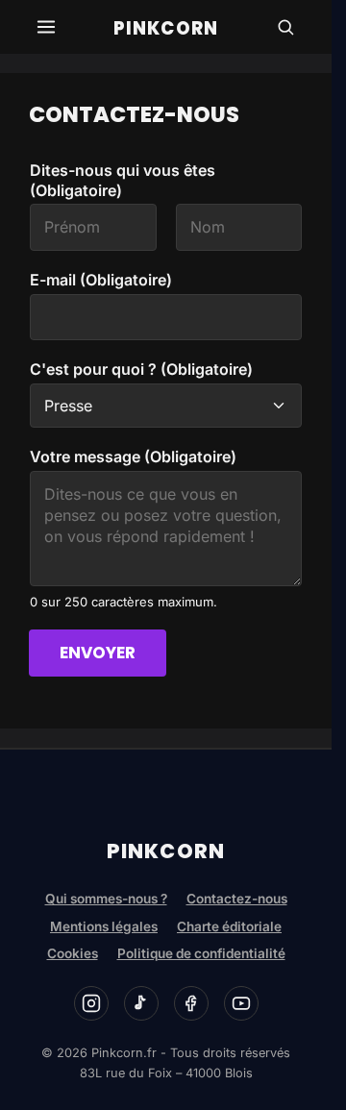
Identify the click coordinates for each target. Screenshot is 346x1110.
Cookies (72, 953)
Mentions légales (104, 926)
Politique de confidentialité (201, 953)
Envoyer (98, 652)
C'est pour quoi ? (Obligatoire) (141, 369)
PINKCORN (165, 28)
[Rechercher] (285, 27)
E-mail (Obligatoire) (101, 279)
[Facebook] (191, 1003)
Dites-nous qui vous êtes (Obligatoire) (122, 180)
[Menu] (46, 27)
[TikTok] (141, 1003)
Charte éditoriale (229, 926)
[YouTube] (241, 1003)
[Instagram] (91, 1003)
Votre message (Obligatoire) (133, 456)
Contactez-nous (236, 898)
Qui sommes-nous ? (106, 898)
